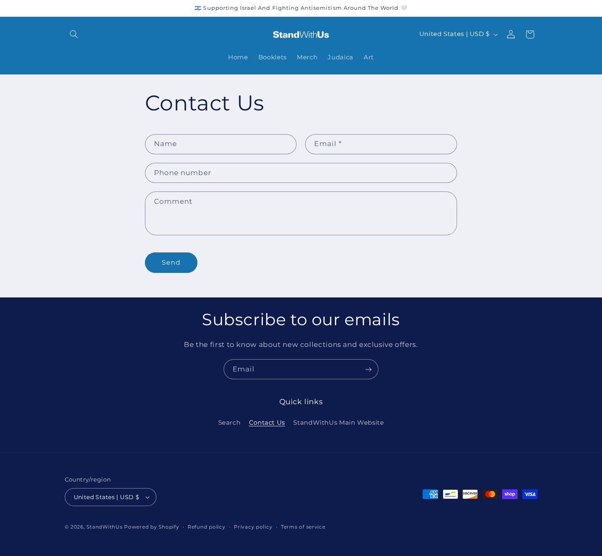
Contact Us (267, 422)
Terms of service (303, 527)
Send (171, 262)
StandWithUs (104, 527)
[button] (74, 34)
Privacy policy (253, 527)
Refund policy (207, 527)
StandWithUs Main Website (338, 422)
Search (229, 422)
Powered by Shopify (151, 527)
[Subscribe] (368, 369)
